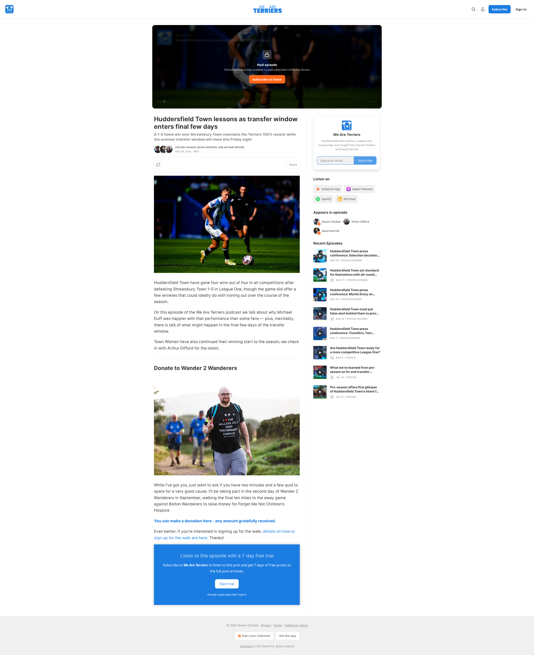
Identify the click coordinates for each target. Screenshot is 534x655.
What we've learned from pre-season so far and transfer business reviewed (352, 370)
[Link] (148, 368)
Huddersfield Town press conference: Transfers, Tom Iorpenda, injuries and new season (351, 331)
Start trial (226, 583)
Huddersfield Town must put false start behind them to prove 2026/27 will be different (354, 311)
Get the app (287, 636)
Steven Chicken (185, 147)
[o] (320, 255)
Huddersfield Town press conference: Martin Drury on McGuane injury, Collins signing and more (353, 292)
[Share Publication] (483, 9)
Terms (277, 625)
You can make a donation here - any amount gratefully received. (215, 521)
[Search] (473, 9)
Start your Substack (256, 636)
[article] (347, 255)
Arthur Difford (234, 147)
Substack (246, 646)
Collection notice (296, 625)
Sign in (521, 9)
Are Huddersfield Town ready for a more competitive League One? (355, 350)
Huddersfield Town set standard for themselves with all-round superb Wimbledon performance (354, 272)
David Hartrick (207, 147)
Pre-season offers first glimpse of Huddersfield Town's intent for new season (355, 389)
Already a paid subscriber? (226, 594)
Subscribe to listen (267, 79)
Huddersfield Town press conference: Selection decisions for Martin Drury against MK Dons (354, 253)
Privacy (266, 625)
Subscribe (499, 9)
